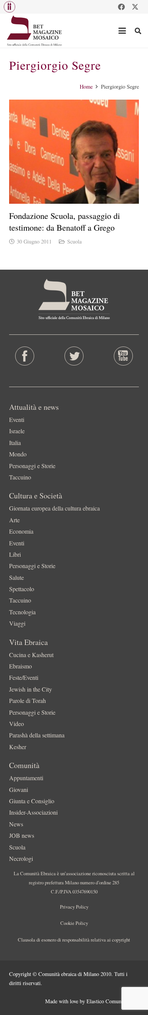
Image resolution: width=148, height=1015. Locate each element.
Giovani (18, 789)
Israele (17, 431)
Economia (21, 531)
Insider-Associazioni (33, 812)
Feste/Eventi (23, 677)
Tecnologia (22, 612)
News (16, 824)
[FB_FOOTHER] (24, 356)
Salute (16, 577)
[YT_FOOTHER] (123, 356)
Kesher (17, 747)
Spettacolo (21, 589)
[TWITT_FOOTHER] (74, 356)
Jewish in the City (30, 689)
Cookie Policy (74, 923)
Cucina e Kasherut (31, 655)
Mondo (18, 454)
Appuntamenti (26, 778)
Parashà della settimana (37, 735)
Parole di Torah (27, 700)
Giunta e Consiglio (31, 801)
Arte (14, 520)
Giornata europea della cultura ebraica (54, 508)
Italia (15, 443)
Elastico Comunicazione (113, 1001)
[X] (135, 7)
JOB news (21, 835)
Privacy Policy (74, 906)
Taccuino (20, 477)
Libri (15, 554)
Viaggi (17, 623)
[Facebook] (121, 7)
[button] (9, 6)
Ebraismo (20, 666)
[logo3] (34, 31)
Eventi (16, 419)
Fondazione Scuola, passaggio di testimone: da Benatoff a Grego (64, 221)
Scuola (74, 241)
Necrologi (21, 858)
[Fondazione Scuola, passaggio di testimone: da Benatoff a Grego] (74, 152)
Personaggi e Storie (32, 466)
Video (16, 724)
